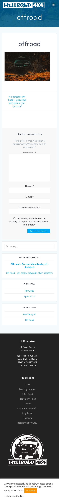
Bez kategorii (29, 314)
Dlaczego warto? (27, 389)
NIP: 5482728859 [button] (27, 365)
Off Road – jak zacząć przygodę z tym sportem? (29, 272)
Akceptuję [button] (30, 490)
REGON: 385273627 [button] (27, 362)
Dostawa (27, 418)
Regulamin (27, 413)
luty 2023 (29, 290)
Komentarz (29, 152)
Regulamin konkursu (27, 422)
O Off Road (27, 394)
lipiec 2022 (29, 296)
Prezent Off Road (27, 398)
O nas (27, 384)
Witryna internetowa (29, 207)
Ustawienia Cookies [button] (14, 496)
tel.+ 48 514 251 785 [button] (27, 355)
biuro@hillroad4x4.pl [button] (27, 359)
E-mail (29, 196)
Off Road (29, 320)
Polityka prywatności (27, 408)
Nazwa (29, 185)
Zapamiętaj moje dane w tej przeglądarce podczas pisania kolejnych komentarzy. (29, 221)
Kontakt (27, 403)
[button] (27, 350)
